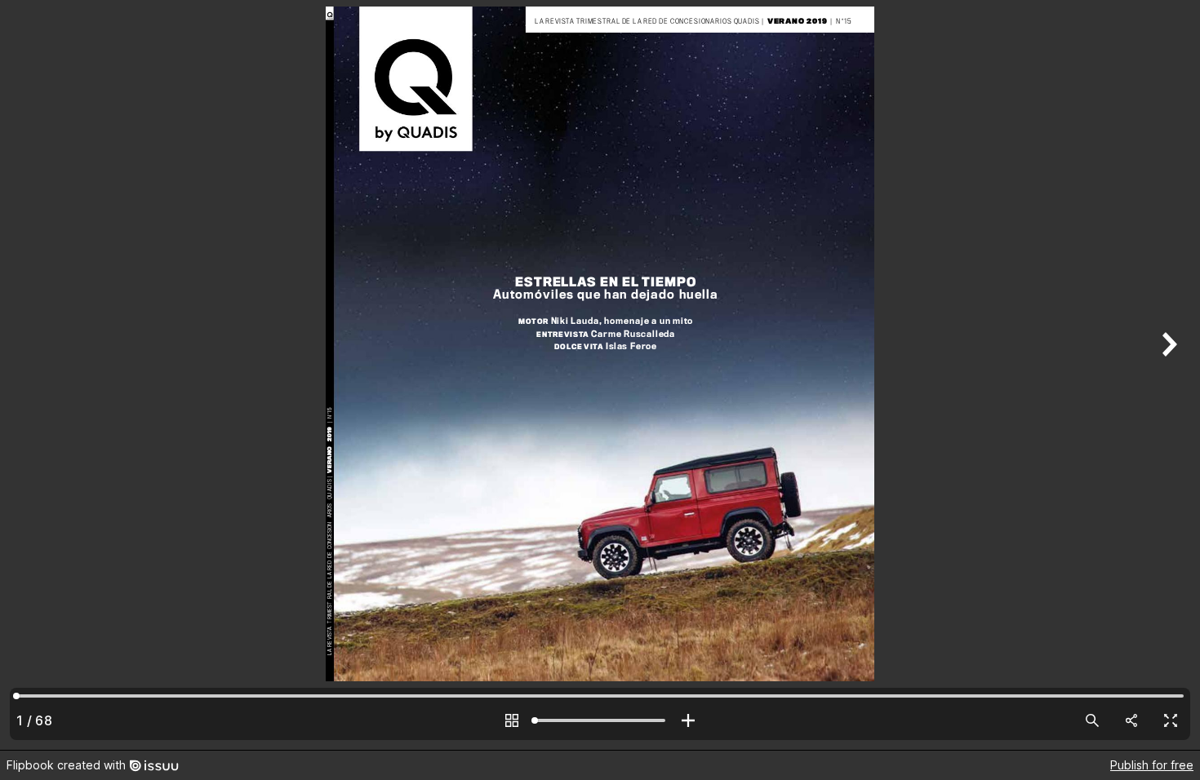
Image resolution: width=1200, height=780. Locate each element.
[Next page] (1167, 375)
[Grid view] (512, 720)
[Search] (1092, 720)
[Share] (1131, 720)
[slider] (600, 720)
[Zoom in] (688, 720)
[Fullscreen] (1170, 720)
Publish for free (1151, 765)
